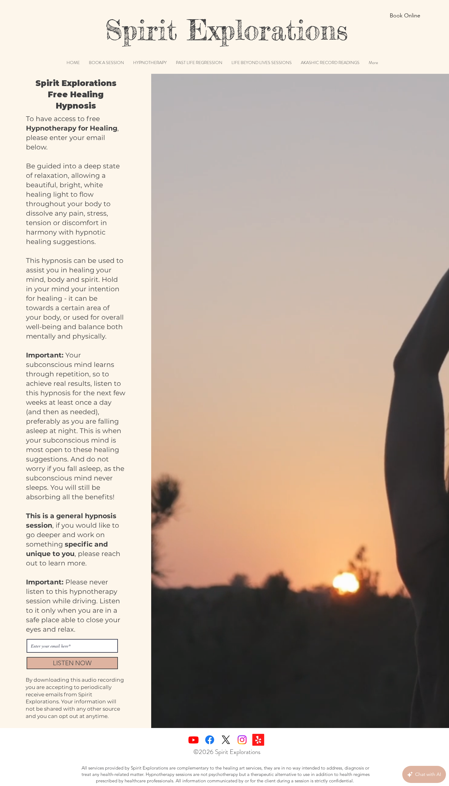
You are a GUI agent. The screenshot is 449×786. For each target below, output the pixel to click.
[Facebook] (210, 740)
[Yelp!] (258, 740)
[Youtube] (193, 740)
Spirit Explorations (211, 30)
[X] (226, 740)
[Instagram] (242, 740)
